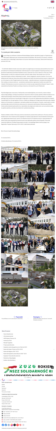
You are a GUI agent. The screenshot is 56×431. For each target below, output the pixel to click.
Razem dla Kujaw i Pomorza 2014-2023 (13, 349)
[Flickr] (23, 425)
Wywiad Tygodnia (8, 342)
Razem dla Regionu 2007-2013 (11, 351)
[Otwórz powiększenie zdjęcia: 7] (14, 208)
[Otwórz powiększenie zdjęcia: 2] (41, 155)
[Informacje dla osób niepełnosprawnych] (50, 7)
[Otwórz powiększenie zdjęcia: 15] (14, 279)
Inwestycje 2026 (8, 340)
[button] (28, 370)
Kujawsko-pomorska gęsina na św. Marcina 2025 (15, 347)
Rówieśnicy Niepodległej (10, 358)
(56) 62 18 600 (7, 413)
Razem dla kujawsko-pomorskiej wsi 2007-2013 (15, 353)
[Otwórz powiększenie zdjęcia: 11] (14, 244)
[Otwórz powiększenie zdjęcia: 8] (41, 208)
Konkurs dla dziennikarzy (9, 360)
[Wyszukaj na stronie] (13, 8)
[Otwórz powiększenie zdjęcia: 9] (14, 226)
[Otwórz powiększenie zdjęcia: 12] (41, 244)
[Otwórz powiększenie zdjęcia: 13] (14, 261)
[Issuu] (20, 425)
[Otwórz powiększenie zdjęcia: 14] (41, 261)
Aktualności (51, 16)
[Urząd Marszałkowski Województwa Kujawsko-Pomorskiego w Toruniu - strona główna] (7, 8)
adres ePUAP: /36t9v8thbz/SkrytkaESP (12, 419)
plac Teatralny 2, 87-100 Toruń (10, 411)
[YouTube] (17, 425)
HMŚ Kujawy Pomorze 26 (10, 338)
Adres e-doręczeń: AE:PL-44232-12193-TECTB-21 (14, 421)
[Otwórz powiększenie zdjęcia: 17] (14, 297)
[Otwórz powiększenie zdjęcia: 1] (14, 155)
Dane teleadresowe (8, 334)
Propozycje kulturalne (9, 345)
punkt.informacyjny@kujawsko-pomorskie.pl (13, 417)
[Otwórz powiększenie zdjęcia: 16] (41, 279)
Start (52, 14)
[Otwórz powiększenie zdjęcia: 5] (14, 190)
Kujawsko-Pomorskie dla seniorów (12, 355)
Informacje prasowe (8, 336)
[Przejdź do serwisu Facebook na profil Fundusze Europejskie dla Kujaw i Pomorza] (6, 425)
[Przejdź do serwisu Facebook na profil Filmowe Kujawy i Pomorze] (9, 425)
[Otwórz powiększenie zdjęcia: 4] (41, 173)
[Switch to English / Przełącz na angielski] (52, 1)
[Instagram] (11, 425)
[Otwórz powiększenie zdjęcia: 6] (41, 190)
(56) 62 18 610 (7, 415)
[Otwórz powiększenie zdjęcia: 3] (14, 173)
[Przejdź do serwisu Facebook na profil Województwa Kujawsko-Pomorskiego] (3, 425)
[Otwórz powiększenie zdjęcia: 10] (41, 226)
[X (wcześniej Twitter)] (14, 425)
